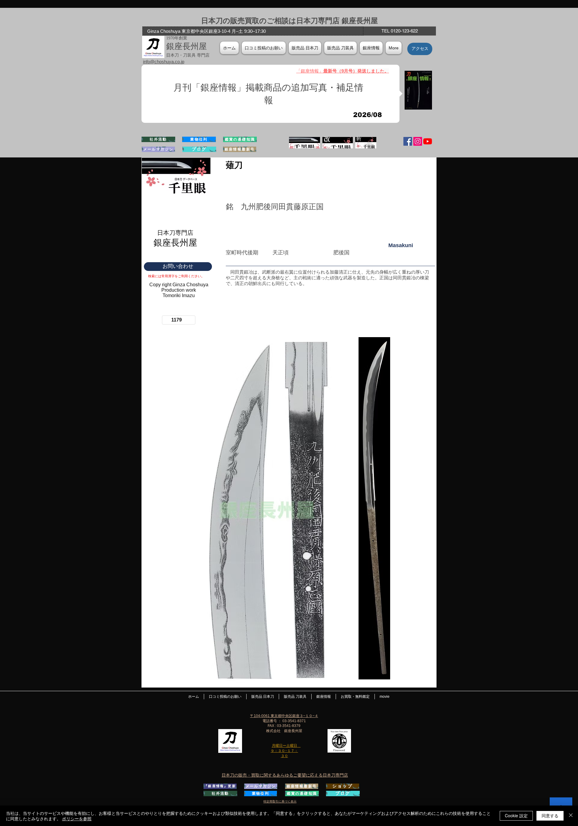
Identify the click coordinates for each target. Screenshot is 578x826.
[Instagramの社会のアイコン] (417, 141)
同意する (550, 815)
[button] (371, 48)
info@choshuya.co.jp (163, 61)
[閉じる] (570, 815)
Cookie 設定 (516, 815)
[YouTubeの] (427, 141)
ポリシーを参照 (77, 818)
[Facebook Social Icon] (407, 141)
